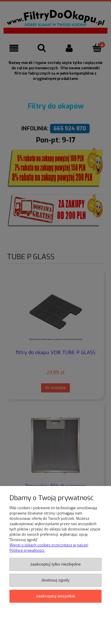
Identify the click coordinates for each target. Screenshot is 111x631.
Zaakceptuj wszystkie (55, 596)
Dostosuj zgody (55, 580)
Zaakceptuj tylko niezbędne (55, 564)
